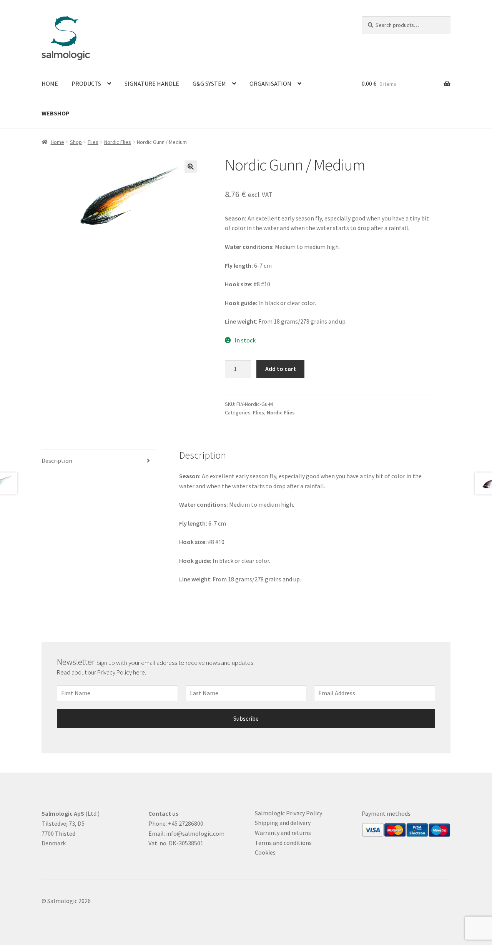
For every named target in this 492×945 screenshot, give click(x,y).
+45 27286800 (185, 823)
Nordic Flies (117, 142)
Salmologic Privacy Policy (288, 813)
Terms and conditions (283, 842)
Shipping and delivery (283, 822)
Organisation (270, 83)
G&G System (209, 83)
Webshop (56, 113)
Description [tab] (57, 460)
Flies (93, 142)
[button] (190, 166)
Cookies (265, 852)
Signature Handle (152, 83)
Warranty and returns (283, 832)
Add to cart (280, 368)
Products (86, 83)
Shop (76, 142)
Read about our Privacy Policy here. (102, 672)
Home (50, 83)
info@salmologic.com (195, 833)
